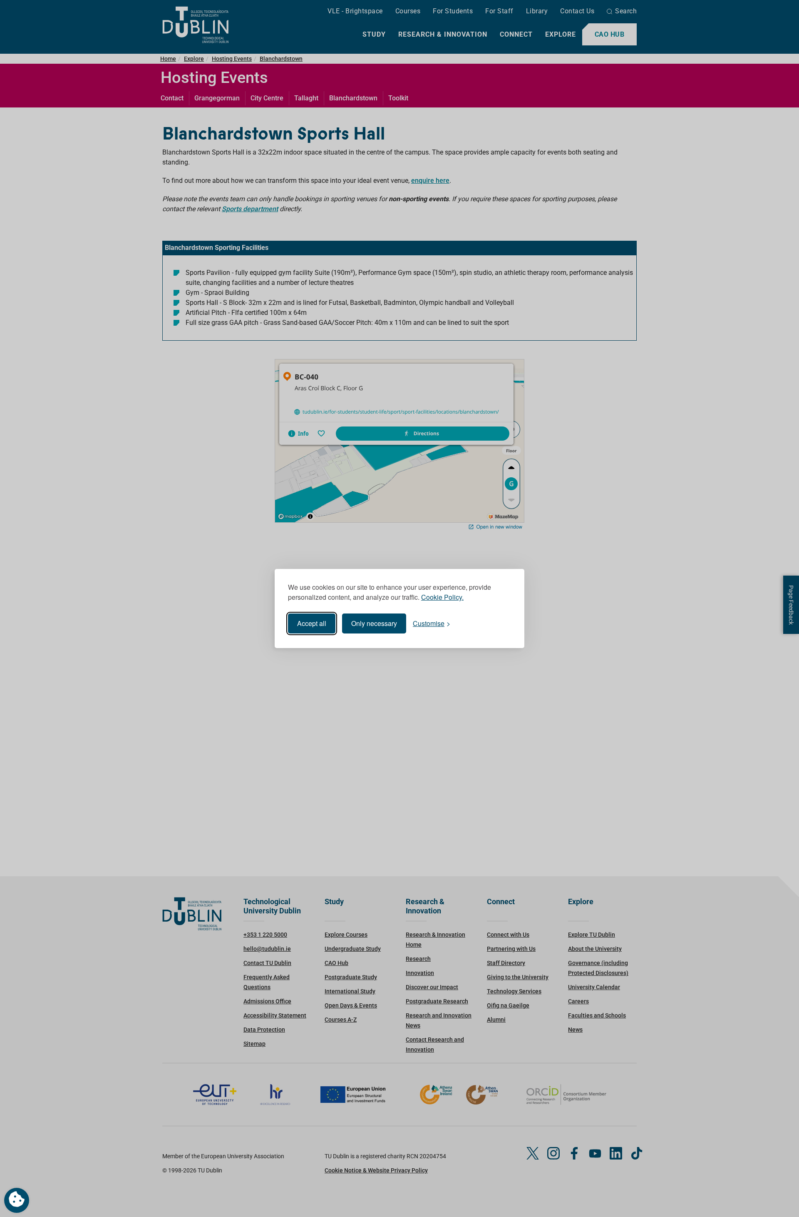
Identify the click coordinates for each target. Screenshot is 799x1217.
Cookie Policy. (442, 597)
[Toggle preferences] (16, 1200)
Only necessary (374, 623)
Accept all (311, 623)
